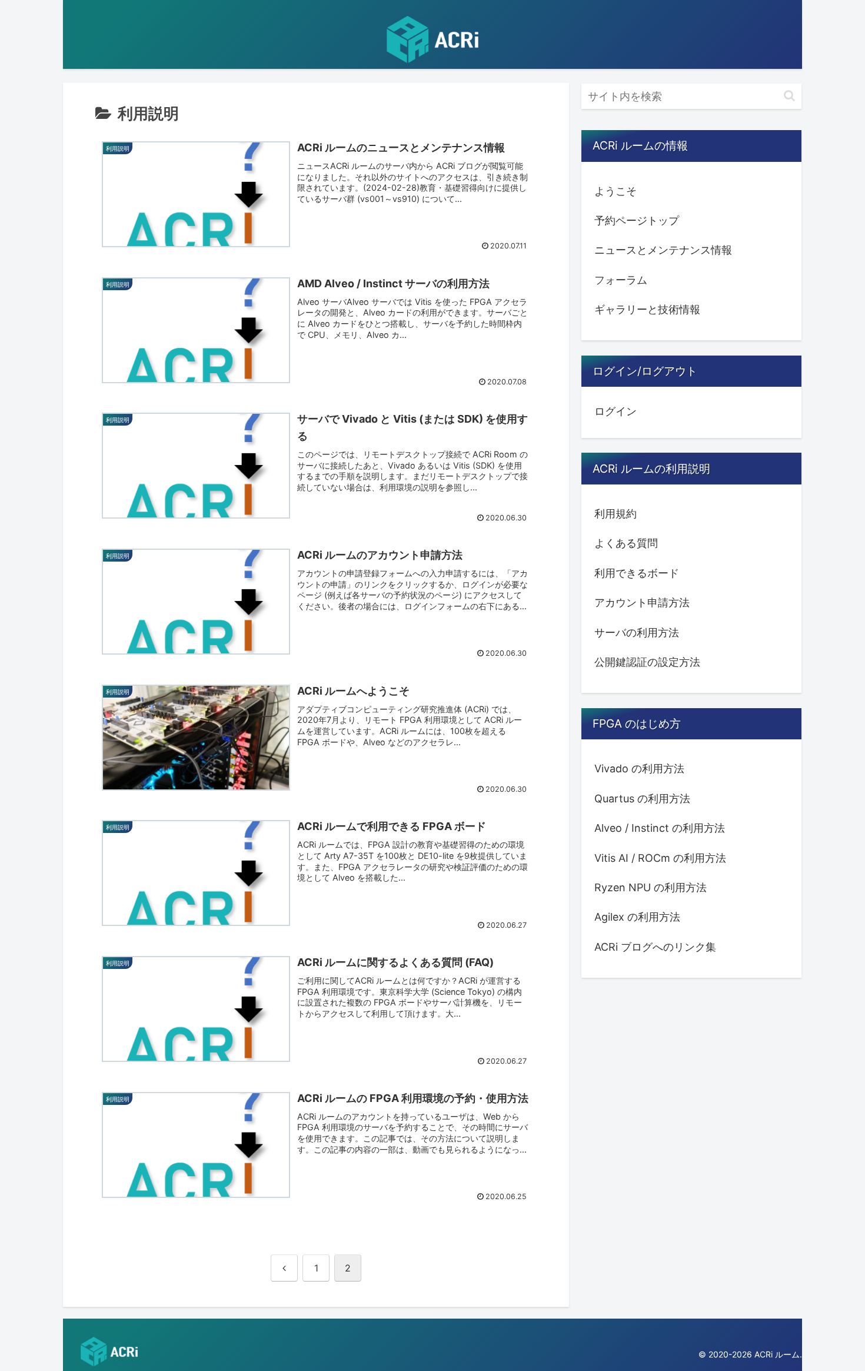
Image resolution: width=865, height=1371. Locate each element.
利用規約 (615, 513)
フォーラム (620, 280)
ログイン (615, 411)
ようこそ (615, 191)
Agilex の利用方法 (637, 917)
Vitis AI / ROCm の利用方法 (660, 857)
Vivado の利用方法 (639, 768)
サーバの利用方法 (636, 632)
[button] (789, 95)
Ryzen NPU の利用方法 (650, 887)
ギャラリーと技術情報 (647, 309)
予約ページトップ (636, 220)
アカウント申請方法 (642, 602)
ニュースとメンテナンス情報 (663, 250)
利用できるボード (636, 573)
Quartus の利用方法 (642, 798)
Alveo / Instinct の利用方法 (659, 828)
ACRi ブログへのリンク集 (655, 946)
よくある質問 (626, 543)
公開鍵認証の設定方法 (647, 662)
